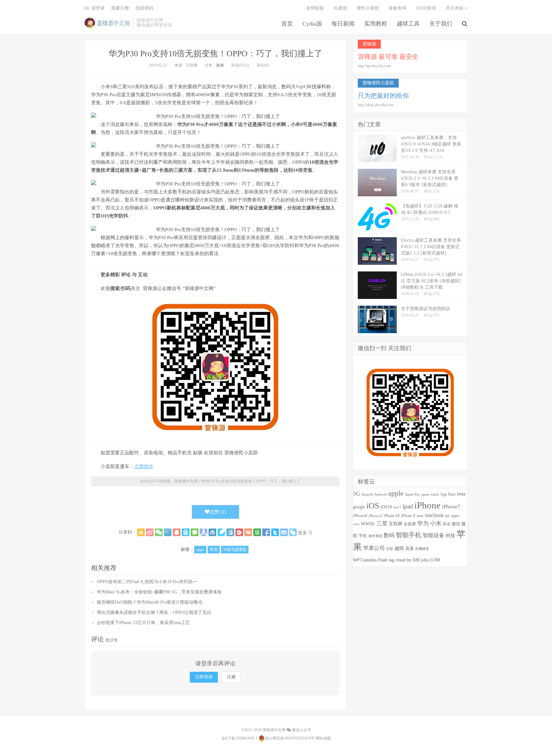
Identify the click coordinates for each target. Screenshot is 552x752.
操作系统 (375, 536)
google (359, 507)
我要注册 (120, 8)
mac (420, 515)
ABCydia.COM (426, 560)
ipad (407, 506)
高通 (409, 548)
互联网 (395, 523)
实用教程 (375, 23)
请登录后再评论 (215, 663)
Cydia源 (312, 23)
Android (380, 494)
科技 (450, 535)
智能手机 (408, 534)
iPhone (427, 505)
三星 (382, 524)
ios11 (397, 507)
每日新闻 (343, 23)
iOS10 (386, 507)
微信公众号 (301, 730)
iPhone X (408, 516)
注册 (231, 677)
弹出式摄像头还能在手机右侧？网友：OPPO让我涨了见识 (154, 612)
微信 (456, 524)
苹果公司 (374, 548)
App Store (448, 494)
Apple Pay (412, 494)
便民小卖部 (367, 8)
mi (447, 515)
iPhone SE (392, 515)
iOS (372, 505)
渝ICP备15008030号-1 (239, 738)
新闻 (220, 65)
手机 (363, 536)
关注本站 (455, 8)
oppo (200, 549)
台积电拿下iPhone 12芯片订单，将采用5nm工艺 (143, 622)
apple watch (430, 494)
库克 (446, 524)
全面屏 (409, 523)
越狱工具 (408, 23)
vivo (356, 524)
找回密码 (144, 8)
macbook (434, 515)
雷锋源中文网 (106, 23)
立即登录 (204, 677)
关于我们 (440, 23)
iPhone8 (360, 515)
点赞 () (218, 511)
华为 (214, 549)
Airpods (367, 494)
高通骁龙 (422, 549)
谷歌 (389, 549)
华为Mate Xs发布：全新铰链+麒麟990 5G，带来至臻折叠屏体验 (159, 592)
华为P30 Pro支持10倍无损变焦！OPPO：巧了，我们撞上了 (215, 53)
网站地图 (323, 738)
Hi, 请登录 (94, 8)
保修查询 (397, 8)
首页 (287, 23)
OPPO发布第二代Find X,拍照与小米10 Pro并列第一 (147, 581)
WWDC (368, 523)
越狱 (399, 548)
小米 (435, 523)
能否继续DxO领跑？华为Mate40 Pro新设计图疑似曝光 (150, 602)
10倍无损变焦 (234, 549)
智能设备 (433, 535)
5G (356, 493)
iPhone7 (451, 507)
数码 (389, 535)
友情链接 (315, 8)
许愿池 (340, 8)
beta (461, 494)
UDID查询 (426, 8)
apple (395, 493)
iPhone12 (376, 516)
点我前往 (143, 466)
